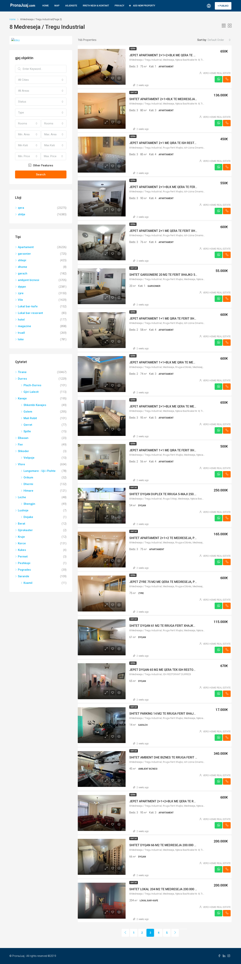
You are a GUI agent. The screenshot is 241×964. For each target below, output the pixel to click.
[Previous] (125, 933)
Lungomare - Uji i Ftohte (40, 471)
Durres (22, 378)
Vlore (21, 464)
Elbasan (23, 438)
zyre (21, 293)
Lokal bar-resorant (30, 313)
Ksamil (28, 583)
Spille (27, 431)
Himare (28, 490)
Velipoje (29, 457)
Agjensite (71, 5)
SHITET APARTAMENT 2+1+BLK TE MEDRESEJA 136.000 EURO (172, 99)
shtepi (22, 260)
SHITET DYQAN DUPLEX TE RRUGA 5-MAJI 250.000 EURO (168, 494)
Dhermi (28, 484)
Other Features (42, 165)
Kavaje (22, 398)
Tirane (22, 372)
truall (21, 332)
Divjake (28, 517)
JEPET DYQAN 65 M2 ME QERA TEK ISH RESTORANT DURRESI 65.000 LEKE (180, 670)
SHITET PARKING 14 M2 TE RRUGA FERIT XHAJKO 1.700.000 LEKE (174, 713)
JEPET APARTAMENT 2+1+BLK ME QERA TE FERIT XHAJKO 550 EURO (176, 187)
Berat (21, 523)
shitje (133, 92)
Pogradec (24, 569)
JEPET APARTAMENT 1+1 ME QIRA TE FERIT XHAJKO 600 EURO (172, 318)
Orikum (28, 477)
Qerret (28, 424)
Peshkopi (24, 563)
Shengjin (29, 504)
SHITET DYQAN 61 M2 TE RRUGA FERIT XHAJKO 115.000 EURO (172, 625)
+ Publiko (223, 6)
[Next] (175, 933)
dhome (22, 267)
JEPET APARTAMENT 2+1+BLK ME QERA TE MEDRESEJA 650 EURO (175, 406)
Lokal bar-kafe (28, 306)
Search (41, 174)
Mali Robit (30, 418)
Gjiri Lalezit (31, 392)
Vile (20, 300)
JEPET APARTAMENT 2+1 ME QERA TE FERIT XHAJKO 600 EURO (173, 231)
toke (21, 339)
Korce (22, 543)
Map (56, 5)
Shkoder (23, 451)
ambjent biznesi (28, 280)
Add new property (144, 5)
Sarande (23, 576)
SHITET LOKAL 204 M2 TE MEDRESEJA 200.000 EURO (166, 889)
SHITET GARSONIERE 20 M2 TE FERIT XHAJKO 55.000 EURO (170, 274)
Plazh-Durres (32, 385)
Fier (20, 444)
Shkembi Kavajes (35, 405)
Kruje (21, 536)
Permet (23, 556)
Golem (28, 411)
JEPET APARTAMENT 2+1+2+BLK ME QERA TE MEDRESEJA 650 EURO (177, 55)
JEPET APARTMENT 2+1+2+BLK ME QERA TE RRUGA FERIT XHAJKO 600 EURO (183, 801)
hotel (21, 319)
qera (133, 49)
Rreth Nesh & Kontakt (96, 5)
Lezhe (22, 497)
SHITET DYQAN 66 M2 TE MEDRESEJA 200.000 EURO (165, 845)
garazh (22, 273)
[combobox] (219, 40)
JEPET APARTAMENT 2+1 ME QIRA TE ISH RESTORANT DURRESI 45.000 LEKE (182, 143)
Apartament (26, 247)
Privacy (119, 5)
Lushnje (23, 510)
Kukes (22, 550)
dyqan (22, 286)
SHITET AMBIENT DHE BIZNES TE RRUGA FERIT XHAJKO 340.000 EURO (178, 757)
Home (45, 5)
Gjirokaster (25, 530)
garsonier (24, 253)
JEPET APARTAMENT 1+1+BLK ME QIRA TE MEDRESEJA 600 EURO (174, 362)
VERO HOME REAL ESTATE (217, 73)
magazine (24, 326)
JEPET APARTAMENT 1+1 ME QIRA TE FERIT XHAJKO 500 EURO (172, 450)
